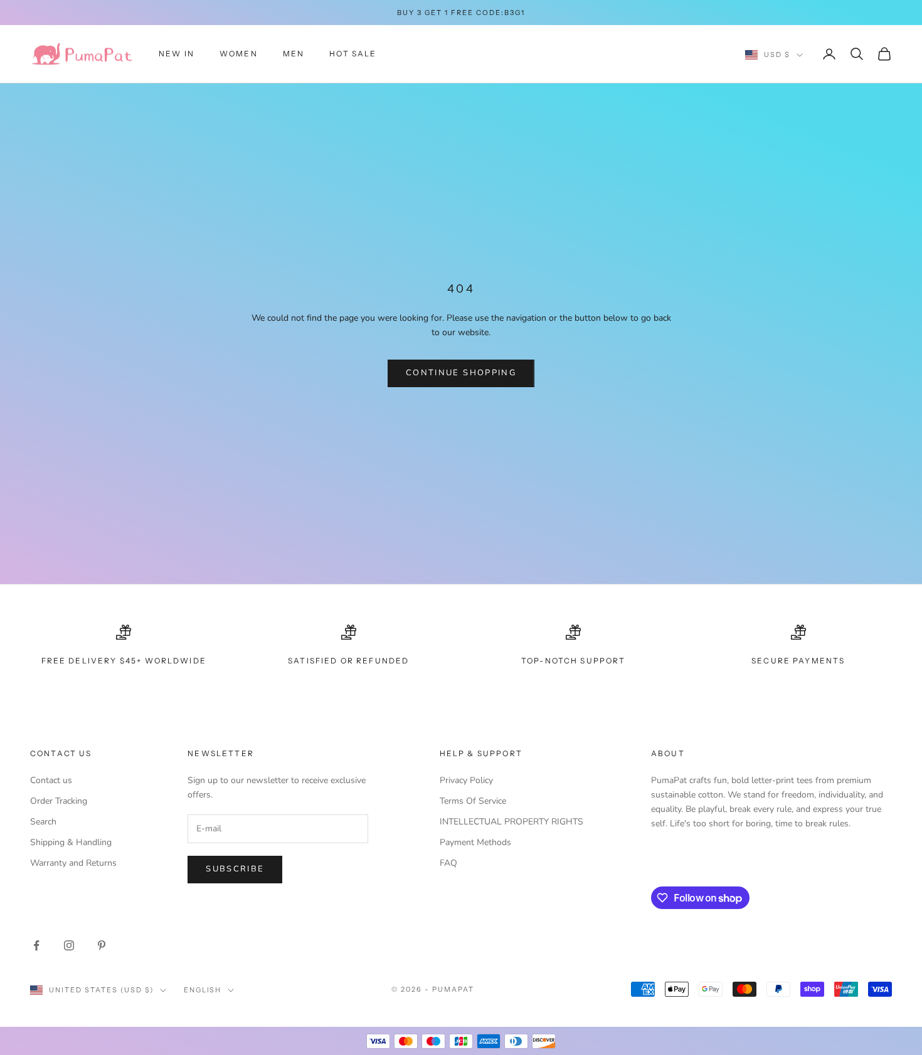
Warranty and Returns (73, 863)
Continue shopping (461, 372)
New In (176, 53)
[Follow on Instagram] (69, 945)
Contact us (51, 780)
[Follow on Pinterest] (101, 945)
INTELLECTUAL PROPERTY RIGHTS (511, 822)
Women (239, 53)
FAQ (448, 863)
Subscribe (235, 869)
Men (293, 53)
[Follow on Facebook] (36, 945)
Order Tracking (58, 801)
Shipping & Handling (71, 842)
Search (43, 822)
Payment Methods (475, 842)
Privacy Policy (466, 780)
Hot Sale (352, 53)
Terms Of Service (473, 801)
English (203, 989)
